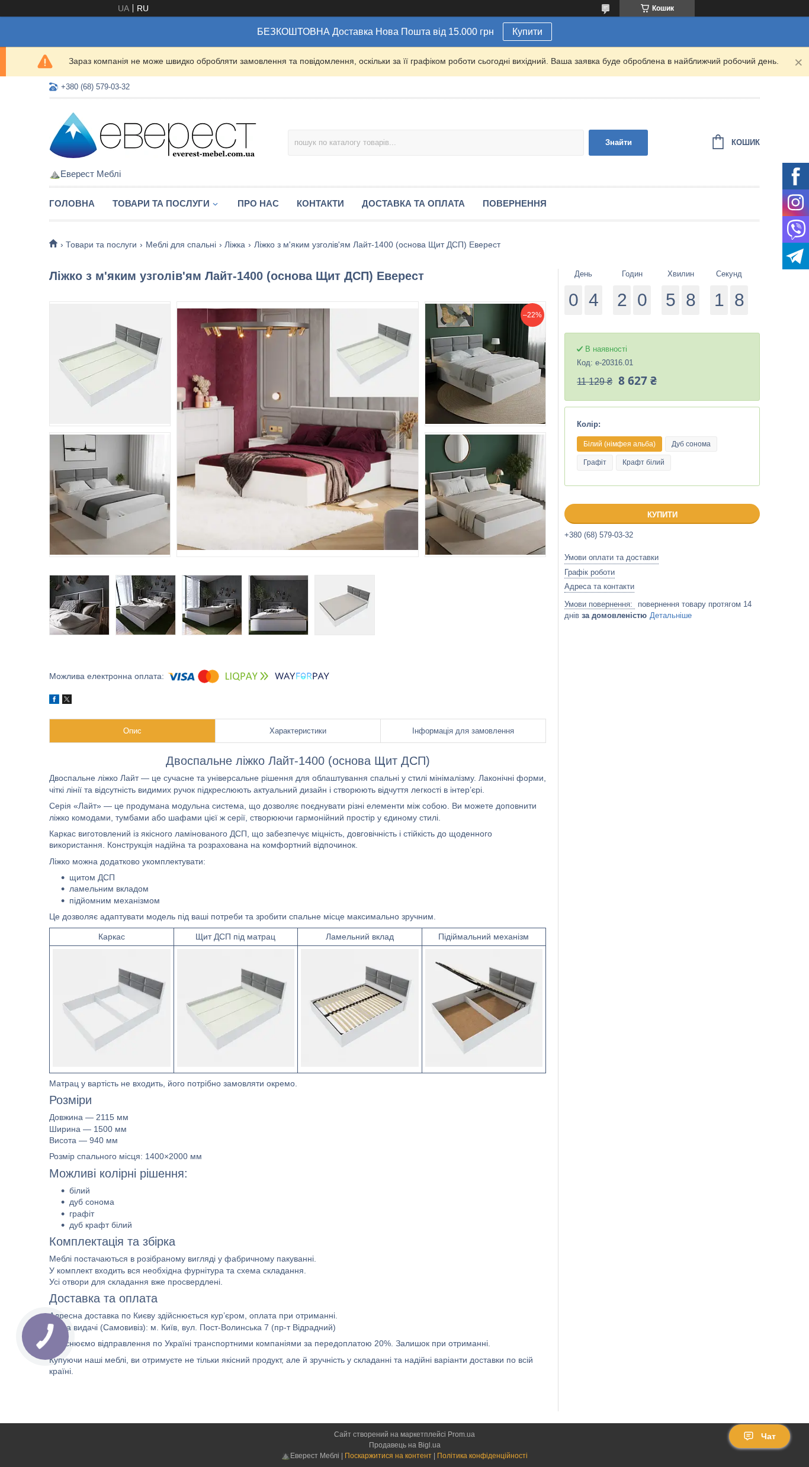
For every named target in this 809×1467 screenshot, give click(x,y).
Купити (527, 32)
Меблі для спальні (181, 244)
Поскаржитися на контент (388, 1456)
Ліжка (234, 244)
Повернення (515, 203)
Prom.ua (461, 1434)
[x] (67, 701)
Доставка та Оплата (413, 203)
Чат (768, 1436)
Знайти (618, 142)
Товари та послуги (161, 203)
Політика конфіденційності (482, 1456)
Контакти (320, 203)
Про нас (258, 203)
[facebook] (54, 701)
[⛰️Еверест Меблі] (152, 134)
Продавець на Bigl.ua (405, 1445)
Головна (72, 203)
